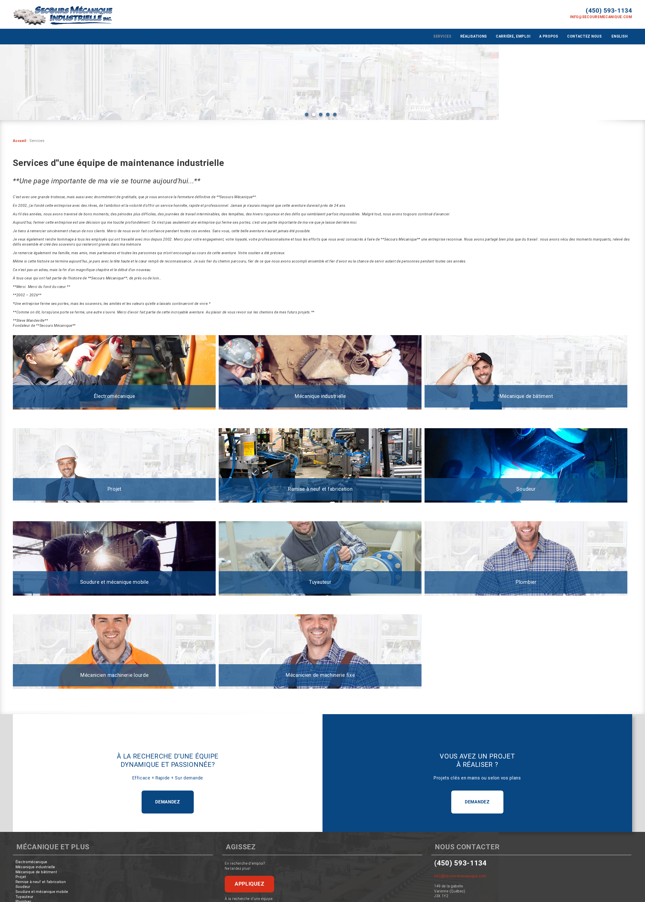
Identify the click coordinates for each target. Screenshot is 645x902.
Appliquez (249, 884)
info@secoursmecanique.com (601, 17)
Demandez (167, 801)
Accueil (19, 141)
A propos (548, 36)
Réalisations (473, 36)
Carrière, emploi (513, 36)
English (619, 36)
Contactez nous (584, 36)
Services (442, 36)
